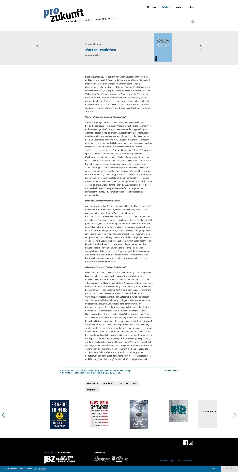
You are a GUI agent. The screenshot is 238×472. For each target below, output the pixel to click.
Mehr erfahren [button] (40, 469)
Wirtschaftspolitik (128, 383)
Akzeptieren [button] (229, 469)
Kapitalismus (109, 383)
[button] (3, 415)
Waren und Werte (208, 411)
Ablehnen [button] (213, 469)
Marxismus (92, 390)
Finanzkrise (92, 383)
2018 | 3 (96, 55)
